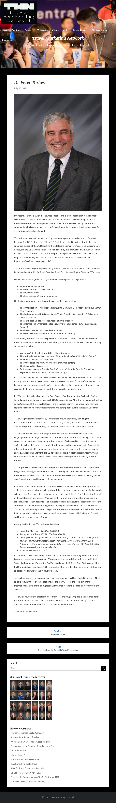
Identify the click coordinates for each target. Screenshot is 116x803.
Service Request (80, 30)
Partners (28, 30)
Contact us (7, 40)
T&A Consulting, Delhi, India (24, 764)
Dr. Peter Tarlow (18, 750)
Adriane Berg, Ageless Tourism (25, 737)
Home (4, 30)
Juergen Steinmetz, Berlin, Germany (27, 733)
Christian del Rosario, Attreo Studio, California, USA (35, 777)
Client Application (99, 30)
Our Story (16, 30)
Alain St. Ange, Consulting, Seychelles (28, 768)
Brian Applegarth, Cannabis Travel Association (32, 746)
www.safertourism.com (25, 611)
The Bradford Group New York (25, 759)
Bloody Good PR (18, 755)
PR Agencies (42, 30)
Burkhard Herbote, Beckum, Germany (28, 781)
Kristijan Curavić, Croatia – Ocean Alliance (30, 741)
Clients (55, 30)
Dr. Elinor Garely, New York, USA (26, 772)
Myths (65, 30)
